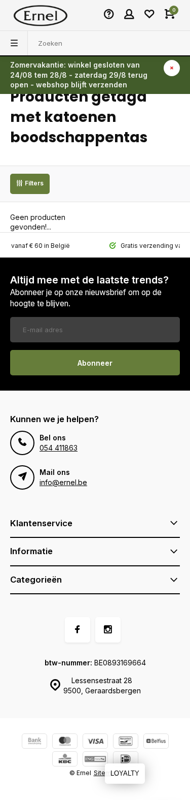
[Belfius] (156, 742)
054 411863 (59, 447)
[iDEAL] (125, 760)
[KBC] (65, 760)
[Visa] (95, 742)
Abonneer (95, 363)
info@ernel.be (63, 482)
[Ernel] (40, 15)
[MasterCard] (65, 742)
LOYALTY (124, 773)
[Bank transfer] (34, 742)
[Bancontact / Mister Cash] (125, 742)
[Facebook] (77, 630)
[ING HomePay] (95, 760)
